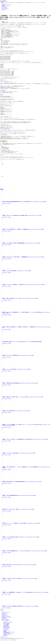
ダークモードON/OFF (3, 0)
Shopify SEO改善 (6, 625)
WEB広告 (5, 630)
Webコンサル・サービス (7, 622)
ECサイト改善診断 (6, 624)
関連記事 (1, 189)
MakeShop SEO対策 (6, 626)
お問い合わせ (5, 635)
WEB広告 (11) (4, 614)
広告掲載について (6, 634)
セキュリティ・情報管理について (6, 4)
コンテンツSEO (4, 7)
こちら (1, 51)
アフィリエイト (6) (4, 613)
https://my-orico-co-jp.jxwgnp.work (4, 128)
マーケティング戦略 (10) (5, 620)
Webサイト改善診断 (6, 623)
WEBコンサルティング (5, 6)
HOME (3, 21)
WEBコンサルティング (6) (5, 616)
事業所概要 (3, 5)
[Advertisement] (26, 170)
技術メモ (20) (4, 618)
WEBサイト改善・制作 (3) (5, 619)
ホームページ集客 (4, 8)
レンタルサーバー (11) (5, 615)
